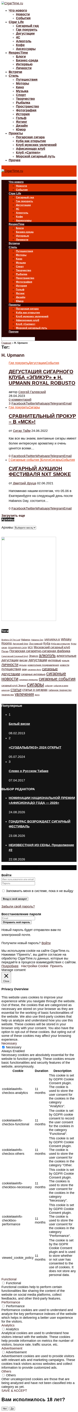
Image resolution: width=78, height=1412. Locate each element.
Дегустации (25, 33)
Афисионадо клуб (30, 148)
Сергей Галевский (32, 392)
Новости (23, 14)
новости (64, 664)
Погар (5, 651)
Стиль (14, 76)
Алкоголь (23, 41)
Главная (6, 342)
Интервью (24, 64)
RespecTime (18, 52)
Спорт (21, 95)
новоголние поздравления (43, 664)
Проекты (16, 133)
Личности (24, 68)
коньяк (65, 660)
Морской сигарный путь (35, 156)
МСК (30, 647)
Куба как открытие (31, 141)
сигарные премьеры (28, 679)
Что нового (18, 10)
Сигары (34, 407)
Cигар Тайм (21, 431)
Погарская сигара (30, 137)
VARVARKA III (52, 639)
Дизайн (22, 125)
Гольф (21, 118)
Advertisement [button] (11, 1348)
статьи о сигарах (35, 690)
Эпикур (33, 656)
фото (37, 695)
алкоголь (47, 655)
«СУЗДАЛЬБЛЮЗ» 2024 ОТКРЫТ (35, 747)
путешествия (11, 669)
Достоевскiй (35, 643)
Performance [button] (10, 1302)
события (49, 686)
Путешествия (27, 79)
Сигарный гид (27, 26)
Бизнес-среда (27, 60)
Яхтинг (21, 122)
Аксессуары (26, 49)
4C (18, 37)
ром (24, 669)
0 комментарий (20, 399)
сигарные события (57, 678)
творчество (7, 694)
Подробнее (10, 966)
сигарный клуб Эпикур (13, 685)
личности (9, 664)
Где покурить (26, 29)
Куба (46, 643)
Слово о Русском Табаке (28, 771)
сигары (35, 684)
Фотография (26, 110)
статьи (16, 690)
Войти (46, 943)
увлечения (24, 694)
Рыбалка (23, 102)
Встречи (15, 72)
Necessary (13, 1047)
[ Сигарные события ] (25, 460)
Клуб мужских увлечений (36, 145)
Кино (20, 87)
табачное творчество (59, 690)
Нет (5, 1408)
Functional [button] (9, 1279)
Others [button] (6, 1371)
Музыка (22, 91)
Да (12, 1408)
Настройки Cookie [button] (34, 966)
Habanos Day (37, 640)
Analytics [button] (8, 1325)
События (23, 18)
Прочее (14, 160)
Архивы (7, 527)
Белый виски (19, 724)
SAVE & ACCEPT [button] (14, 1390)
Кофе (20, 45)
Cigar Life (16, 22)
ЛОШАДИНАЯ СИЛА (17, 647)
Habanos (25, 639)
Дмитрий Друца (24, 483)
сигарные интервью (33, 674)
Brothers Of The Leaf (10, 640)
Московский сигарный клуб (52, 647)
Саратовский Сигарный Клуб (14, 656)
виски (23, 660)
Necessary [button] (9, 1043)
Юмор (21, 129)
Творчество (25, 99)
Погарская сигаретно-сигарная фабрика (39, 651)
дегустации (37, 660)
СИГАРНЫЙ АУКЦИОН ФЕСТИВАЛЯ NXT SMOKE (40, 471)
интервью (54, 660)
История (23, 114)
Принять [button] (56, 966)
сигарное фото (34, 669)
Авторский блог (20, 643)
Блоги (21, 56)
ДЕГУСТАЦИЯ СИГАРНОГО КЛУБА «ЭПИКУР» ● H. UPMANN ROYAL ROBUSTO (42, 377)
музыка (23, 665)
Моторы (22, 83)
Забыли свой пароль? (18, 906)
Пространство (27, 106)
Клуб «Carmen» (28, 152)
